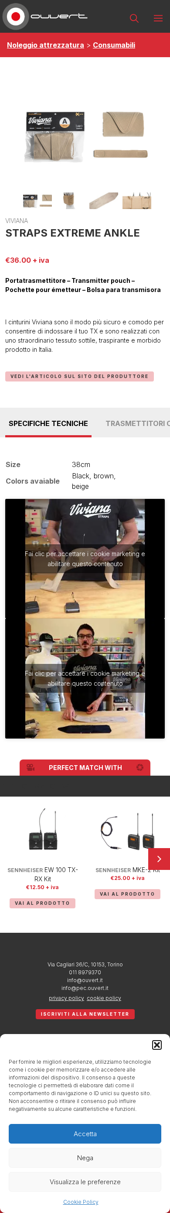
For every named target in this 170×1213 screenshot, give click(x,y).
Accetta (85, 1134)
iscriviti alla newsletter (85, 1014)
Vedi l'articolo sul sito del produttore (79, 376)
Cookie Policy (81, 1202)
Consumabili (114, 45)
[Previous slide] (11, 859)
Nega (85, 1158)
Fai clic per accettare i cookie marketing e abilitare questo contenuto (85, 558)
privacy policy (66, 998)
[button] (157, 1045)
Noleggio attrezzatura (45, 45)
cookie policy (104, 998)
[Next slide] (159, 859)
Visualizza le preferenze (85, 1182)
